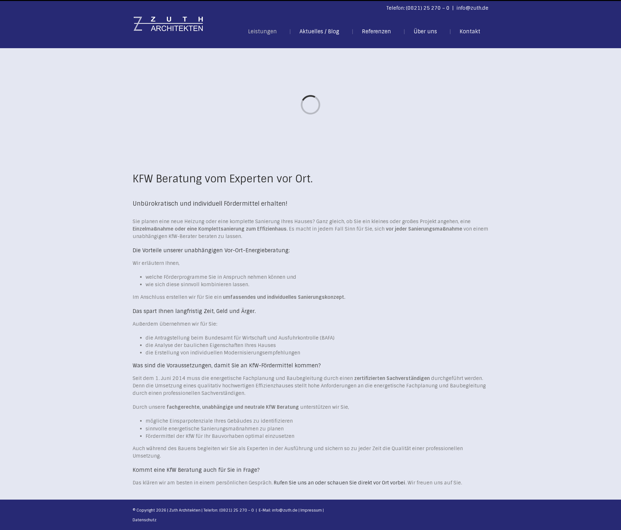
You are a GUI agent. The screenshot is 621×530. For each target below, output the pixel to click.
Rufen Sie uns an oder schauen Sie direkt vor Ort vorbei (339, 483)
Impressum (311, 510)
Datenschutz (145, 520)
